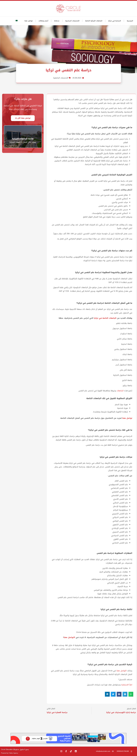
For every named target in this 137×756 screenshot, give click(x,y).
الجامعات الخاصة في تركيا (105, 318)
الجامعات (120, 390)
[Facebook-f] (66, 751)
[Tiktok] (71, 751)
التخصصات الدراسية (72, 20)
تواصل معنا (29, 20)
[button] (130, 694)
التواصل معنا (69, 637)
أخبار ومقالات (43, 20)
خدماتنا (56, 20)
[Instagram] (61, 751)
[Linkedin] (76, 751)
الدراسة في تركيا (114, 20)
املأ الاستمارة (126, 684)
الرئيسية (130, 20)
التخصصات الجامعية (60, 78)
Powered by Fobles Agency (9, 753)
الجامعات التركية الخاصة (93, 20)
